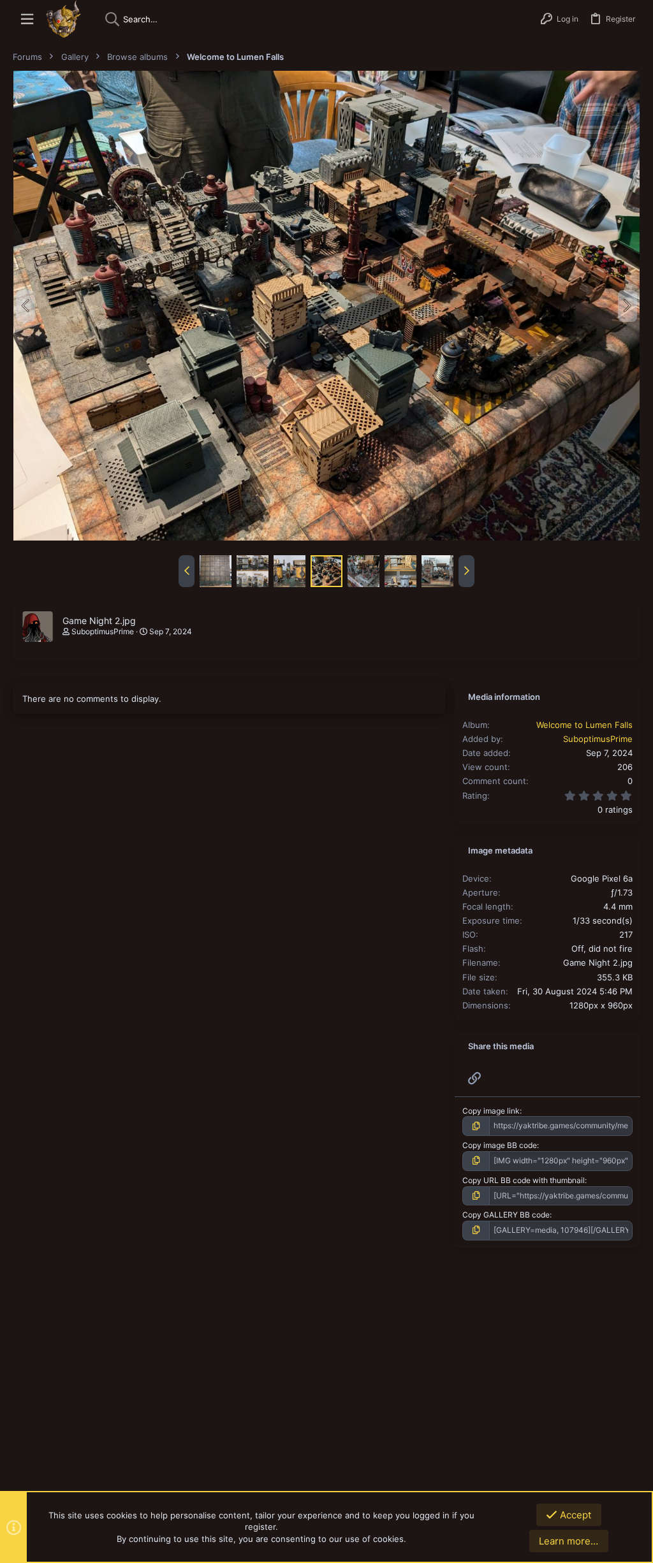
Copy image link (491, 1111)
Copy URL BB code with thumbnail (523, 1180)
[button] (27, 19)
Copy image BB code (499, 1145)
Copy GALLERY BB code (506, 1214)
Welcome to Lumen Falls (584, 725)
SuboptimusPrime (102, 631)
